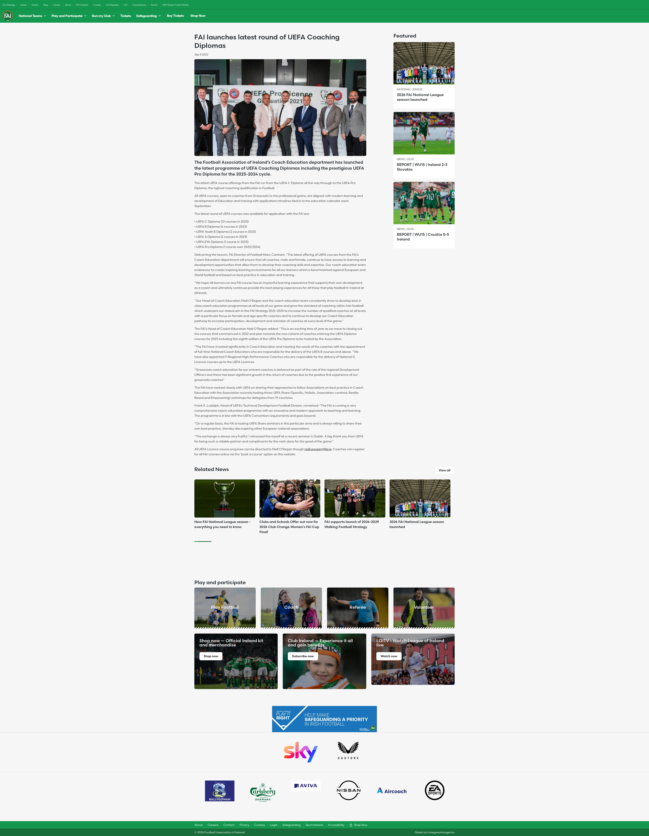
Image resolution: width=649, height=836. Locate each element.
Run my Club (101, 16)
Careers (97, 5)
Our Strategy (9, 5)
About (68, 5)
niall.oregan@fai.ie (318, 449)
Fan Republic (112, 5)
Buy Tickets (175, 16)
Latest (23, 5)
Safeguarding (146, 16)
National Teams (30, 16)
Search (154, 5)
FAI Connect (82, 5)
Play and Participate (67, 16)
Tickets (34, 5)
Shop (45, 5)
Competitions (139, 5)
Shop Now (198, 16)
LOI (125, 5)
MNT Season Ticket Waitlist (176, 5)
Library (56, 5)
